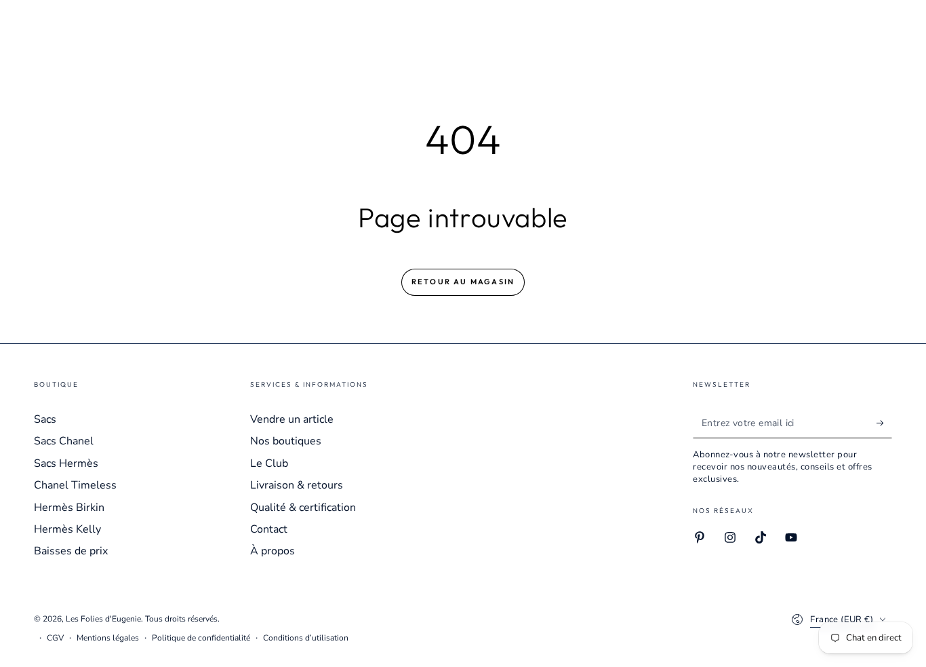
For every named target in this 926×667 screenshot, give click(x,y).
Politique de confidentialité (201, 637)
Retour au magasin (463, 281)
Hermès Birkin (69, 507)
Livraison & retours (296, 485)
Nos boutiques (285, 441)
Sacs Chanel (64, 441)
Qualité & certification (303, 507)
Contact (268, 529)
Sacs (45, 419)
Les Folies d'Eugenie (103, 618)
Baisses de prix (71, 551)
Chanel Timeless (75, 485)
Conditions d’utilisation (305, 637)
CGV (55, 637)
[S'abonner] (884, 423)
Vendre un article (292, 419)
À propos (272, 551)
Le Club (269, 463)
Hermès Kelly (67, 529)
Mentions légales (108, 637)
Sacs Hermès (66, 463)
